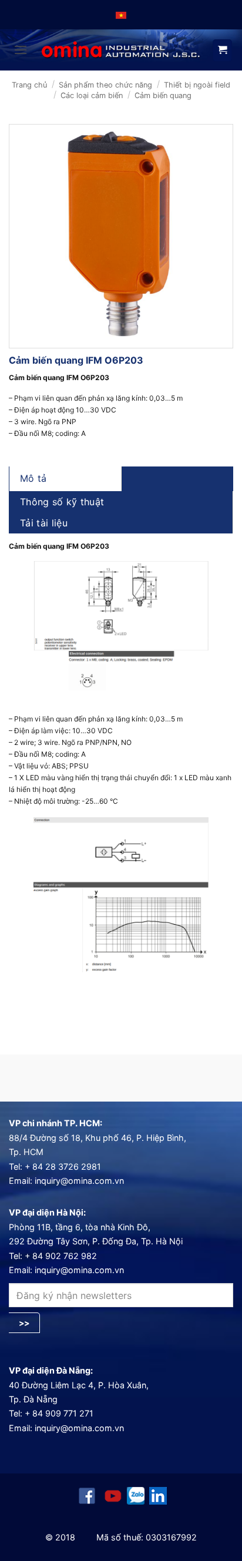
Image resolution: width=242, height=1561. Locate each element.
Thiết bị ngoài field (197, 84)
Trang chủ (29, 84)
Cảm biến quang (163, 95)
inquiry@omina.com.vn (79, 1181)
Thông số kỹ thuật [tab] (62, 502)
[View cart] (222, 50)
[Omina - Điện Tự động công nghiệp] (121, 50)
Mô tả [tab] (33, 478)
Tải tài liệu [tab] (44, 523)
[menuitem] (121, 14)
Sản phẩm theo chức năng (105, 84)
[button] (20, 49)
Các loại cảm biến (91, 95)
